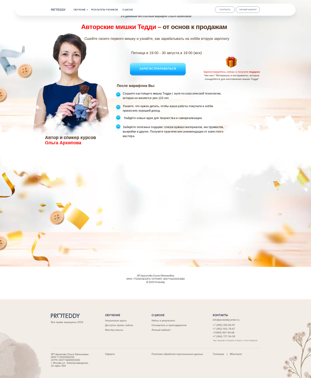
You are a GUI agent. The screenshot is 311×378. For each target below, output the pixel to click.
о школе (127, 9)
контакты (225, 9)
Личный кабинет (161, 329)
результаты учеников (104, 9)
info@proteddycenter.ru (226, 319)
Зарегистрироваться (157, 68)
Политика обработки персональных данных (177, 354)
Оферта (110, 354)
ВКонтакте (236, 354)
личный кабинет (248, 9)
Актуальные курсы (116, 320)
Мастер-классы (114, 329)
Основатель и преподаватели (169, 325)
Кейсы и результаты (163, 320)
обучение (79, 9)
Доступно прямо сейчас (119, 325)
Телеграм (218, 354)
